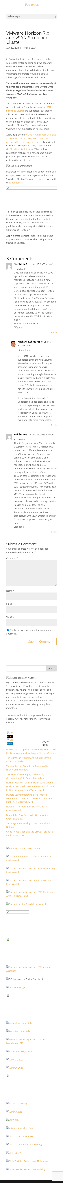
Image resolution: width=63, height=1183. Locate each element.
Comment (12, 558)
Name (10, 590)
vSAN (33, 47)
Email (10, 603)
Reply (54, 332)
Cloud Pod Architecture (21, 149)
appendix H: (16, 182)
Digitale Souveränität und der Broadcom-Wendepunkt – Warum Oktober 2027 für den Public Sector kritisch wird (29, 798)
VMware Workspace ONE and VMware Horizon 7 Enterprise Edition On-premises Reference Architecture (31, 138)
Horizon (26, 47)
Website (10, 616)
